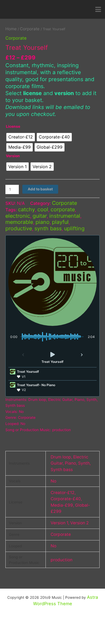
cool (42, 209)
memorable (19, 222)
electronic (17, 216)
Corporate (30, 28)
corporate (63, 209)
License (13, 126)
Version (13, 156)
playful (60, 222)
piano (43, 222)
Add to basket (40, 189)
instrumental (64, 216)
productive (18, 228)
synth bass (48, 228)
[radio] (20, 137)
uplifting (74, 228)
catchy (26, 209)
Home (11, 28)
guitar (40, 216)
